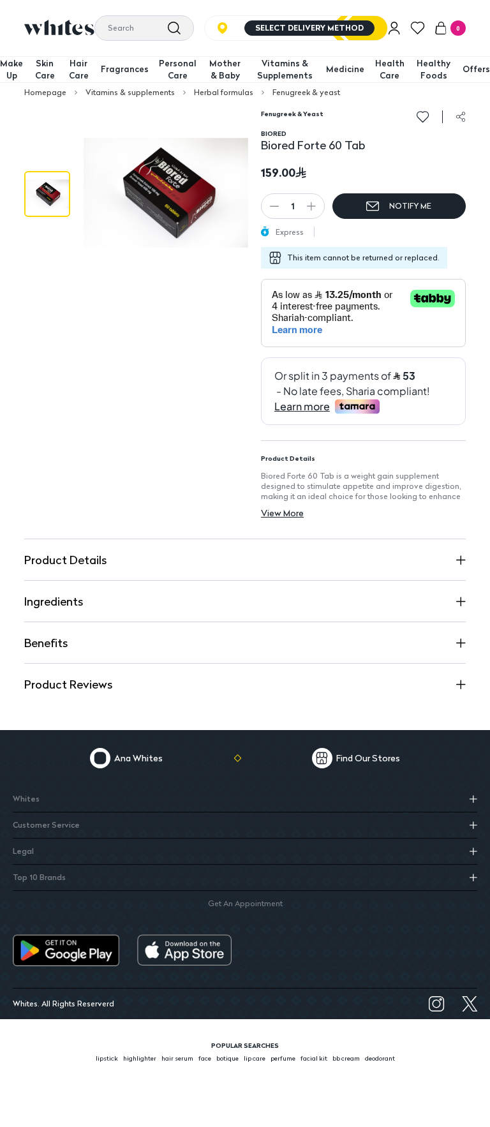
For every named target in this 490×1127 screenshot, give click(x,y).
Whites (26, 798)
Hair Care (79, 69)
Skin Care (45, 69)
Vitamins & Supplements (285, 69)
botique (227, 1058)
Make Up (11, 69)
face (204, 1058)
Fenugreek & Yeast (292, 113)
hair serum (177, 1058)
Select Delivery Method (309, 27)
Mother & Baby (225, 69)
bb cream (346, 1058)
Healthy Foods (433, 69)
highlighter (139, 1058)
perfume (283, 1058)
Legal (23, 851)
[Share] (461, 116)
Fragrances (125, 69)
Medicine (345, 69)
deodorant (380, 1058)
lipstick (107, 1058)
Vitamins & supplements (130, 92)
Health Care (390, 69)
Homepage (45, 92)
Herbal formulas (223, 92)
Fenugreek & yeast (306, 92)
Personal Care (178, 69)
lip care (254, 1058)
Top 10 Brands (39, 877)
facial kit (314, 1058)
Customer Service (46, 824)
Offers (476, 69)
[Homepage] (59, 27)
